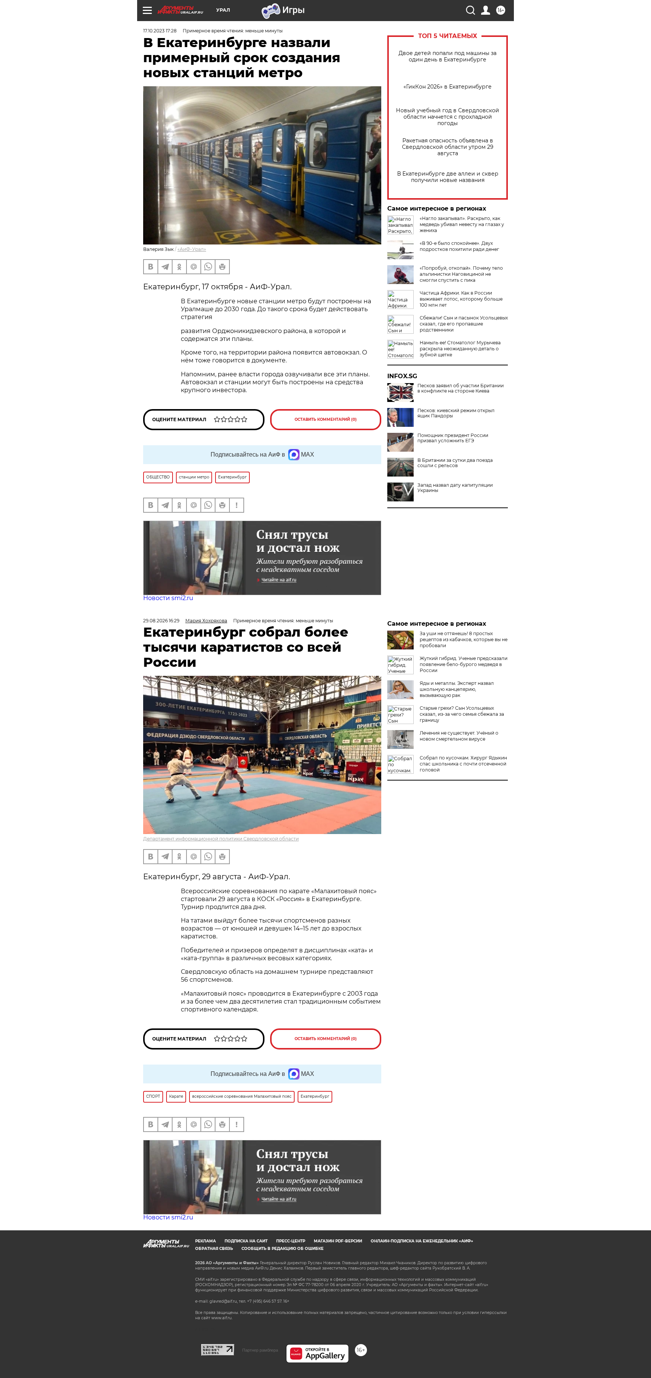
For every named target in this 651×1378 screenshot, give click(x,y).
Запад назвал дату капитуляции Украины (455, 488)
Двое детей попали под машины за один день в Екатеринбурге (448, 56)
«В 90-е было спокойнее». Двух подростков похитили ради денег (459, 246)
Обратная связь (214, 1248)
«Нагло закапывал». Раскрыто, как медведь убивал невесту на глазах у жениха (462, 224)
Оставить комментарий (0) (326, 419)
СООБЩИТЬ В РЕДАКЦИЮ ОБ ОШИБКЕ (282, 1248)
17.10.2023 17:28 (160, 31)
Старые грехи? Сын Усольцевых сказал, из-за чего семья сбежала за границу (462, 714)
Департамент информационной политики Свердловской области (221, 839)
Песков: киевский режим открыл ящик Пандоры (456, 413)
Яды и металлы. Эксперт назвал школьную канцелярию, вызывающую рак (457, 689)
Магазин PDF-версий (338, 1241)
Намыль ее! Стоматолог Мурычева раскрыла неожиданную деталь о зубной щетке (460, 348)
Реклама (205, 1241)
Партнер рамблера (260, 1350)
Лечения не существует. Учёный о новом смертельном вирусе (459, 736)
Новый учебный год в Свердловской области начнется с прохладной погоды (447, 117)
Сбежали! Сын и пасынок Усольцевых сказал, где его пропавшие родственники (464, 324)
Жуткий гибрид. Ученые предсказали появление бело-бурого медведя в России (463, 664)
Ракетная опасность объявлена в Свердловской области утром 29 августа (448, 147)
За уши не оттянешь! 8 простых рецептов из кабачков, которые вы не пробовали (463, 639)
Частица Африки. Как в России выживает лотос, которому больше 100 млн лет (461, 299)
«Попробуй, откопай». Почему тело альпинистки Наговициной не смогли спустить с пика (461, 274)
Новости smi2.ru (168, 598)
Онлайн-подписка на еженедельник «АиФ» (422, 1241)
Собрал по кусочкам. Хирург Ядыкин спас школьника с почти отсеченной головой (463, 764)
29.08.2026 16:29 (161, 620)
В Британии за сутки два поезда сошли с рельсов (455, 463)
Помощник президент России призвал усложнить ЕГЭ (452, 438)
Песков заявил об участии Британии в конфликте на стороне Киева (460, 388)
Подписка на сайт (246, 1241)
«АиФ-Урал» (191, 249)
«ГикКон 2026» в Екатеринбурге (447, 87)
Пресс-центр (290, 1241)
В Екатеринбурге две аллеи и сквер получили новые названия (447, 177)
